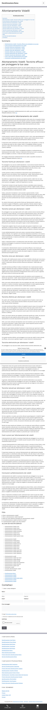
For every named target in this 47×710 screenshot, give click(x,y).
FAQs (4, 34)
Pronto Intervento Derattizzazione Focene (12, 677)
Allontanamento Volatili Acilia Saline (14, 578)
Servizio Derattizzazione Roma (9, 656)
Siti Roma (26, 701)
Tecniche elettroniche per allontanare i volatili (13, 28)
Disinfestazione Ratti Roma (8, 648)
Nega (23, 357)
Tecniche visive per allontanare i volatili (12, 25)
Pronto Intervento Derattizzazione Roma (11, 654)
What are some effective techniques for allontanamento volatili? (18, 518)
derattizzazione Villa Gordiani (9, 679)
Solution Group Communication (36, 701)
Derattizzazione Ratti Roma (8, 644)
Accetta (23, 354)
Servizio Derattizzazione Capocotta (10, 666)
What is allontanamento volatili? (11, 515)
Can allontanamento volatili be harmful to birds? (15, 520)
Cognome (26, 596)
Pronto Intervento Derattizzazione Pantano (12, 683)
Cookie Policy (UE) (6, 695)
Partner (4, 697)
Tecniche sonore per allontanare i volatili (12, 24)
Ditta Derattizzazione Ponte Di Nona (11, 672)
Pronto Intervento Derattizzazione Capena (12, 668)
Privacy (3, 693)
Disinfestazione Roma (10, 573)
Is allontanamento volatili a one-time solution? (14, 521)
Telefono (26, 598)
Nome (3, 596)
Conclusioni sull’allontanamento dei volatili (12, 33)
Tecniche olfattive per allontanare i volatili (12, 27)
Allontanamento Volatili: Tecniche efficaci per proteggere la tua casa (18, 19)
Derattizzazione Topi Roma (8, 646)
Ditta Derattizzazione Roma (8, 652)
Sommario (5, 18)
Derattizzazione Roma (10, 3)
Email (3, 598)
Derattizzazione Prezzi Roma (9, 642)
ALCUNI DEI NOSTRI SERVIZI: (9, 36)
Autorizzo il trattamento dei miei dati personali (13, 616)
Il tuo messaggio (6, 604)
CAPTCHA (4, 619)
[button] (45, 348)
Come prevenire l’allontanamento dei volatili (13, 21)
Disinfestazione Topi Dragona (9, 681)
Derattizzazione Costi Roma (8, 640)
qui (16, 112)
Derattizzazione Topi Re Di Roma (10, 670)
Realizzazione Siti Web (18, 701)
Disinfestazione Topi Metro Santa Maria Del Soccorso (15, 674)
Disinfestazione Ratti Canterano (9, 664)
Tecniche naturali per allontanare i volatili (12, 30)
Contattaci (5, 37)
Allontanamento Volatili (10, 575)
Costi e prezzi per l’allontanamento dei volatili (13, 31)
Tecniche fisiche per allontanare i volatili (12, 22)
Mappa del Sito (5, 691)
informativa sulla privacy (11, 614)
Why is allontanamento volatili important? (13, 517)
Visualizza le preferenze (23, 361)
